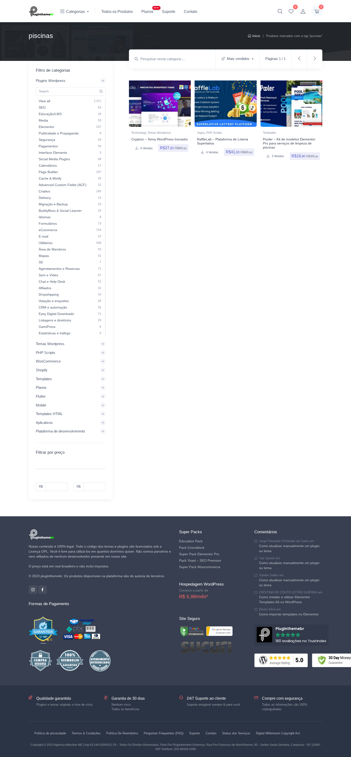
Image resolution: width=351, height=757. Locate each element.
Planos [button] (41, 387)
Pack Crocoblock (191, 547)
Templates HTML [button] (49, 414)
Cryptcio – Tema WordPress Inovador (159, 139)
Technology (138, 132)
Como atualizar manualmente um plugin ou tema (289, 548)
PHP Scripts (214, 132)
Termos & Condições (86, 733)
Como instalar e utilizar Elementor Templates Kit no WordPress (284, 599)
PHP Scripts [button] (45, 353)
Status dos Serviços (236, 733)
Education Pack (190, 541)
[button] (280, 11)
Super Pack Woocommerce (199, 567)
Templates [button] (44, 379)
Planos (147, 12)
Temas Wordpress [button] (50, 344)
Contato (190, 12)
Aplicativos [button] (44, 423)
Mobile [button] (41, 405)
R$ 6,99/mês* (193, 596)
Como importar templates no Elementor (289, 614)
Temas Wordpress (159, 132)
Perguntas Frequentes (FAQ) (163, 733)
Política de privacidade (50, 733)
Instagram (33, 589)
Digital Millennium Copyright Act (278, 733)
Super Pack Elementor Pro (199, 554)
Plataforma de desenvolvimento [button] (60, 431)
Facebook (42, 589)
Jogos (201, 132)
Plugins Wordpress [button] (50, 81)
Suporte (168, 12)
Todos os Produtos (117, 12)
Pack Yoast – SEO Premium (200, 560)
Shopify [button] (42, 370)
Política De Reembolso (122, 733)
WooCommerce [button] (48, 361)
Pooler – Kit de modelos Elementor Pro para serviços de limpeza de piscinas (289, 143)
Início (256, 36)
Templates (269, 132)
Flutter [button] (41, 396)
